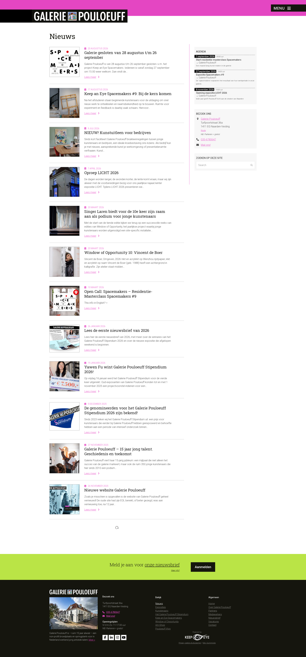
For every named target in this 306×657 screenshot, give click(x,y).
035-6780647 (208, 139)
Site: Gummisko (209, 643)
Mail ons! (206, 144)
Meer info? (175, 570)
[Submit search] (252, 165)
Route (203, 130)
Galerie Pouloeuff (210, 118)
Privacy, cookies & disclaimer (190, 643)
